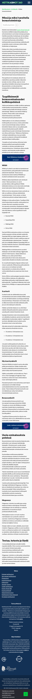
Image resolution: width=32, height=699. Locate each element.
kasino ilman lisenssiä (23, 30)
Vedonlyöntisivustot (7, 592)
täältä (21, 619)
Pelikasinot (5, 582)
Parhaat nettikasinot (8, 574)
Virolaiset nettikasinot (8, 597)
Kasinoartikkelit (6, 590)
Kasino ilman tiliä (7, 588)
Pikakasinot (5, 578)
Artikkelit (14, 9)
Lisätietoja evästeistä (8, 697)
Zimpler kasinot (6, 584)
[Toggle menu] (29, 2)
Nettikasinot (6, 9)
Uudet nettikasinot (7, 586)
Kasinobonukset (6, 580)
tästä (21, 652)
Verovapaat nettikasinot (9, 576)
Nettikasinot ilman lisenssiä (10, 594)
